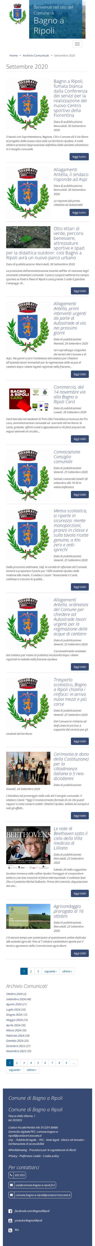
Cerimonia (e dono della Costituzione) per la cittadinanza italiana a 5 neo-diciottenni (71, 766)
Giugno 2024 (14, 1015)
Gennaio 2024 (14, 1041)
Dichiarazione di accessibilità (26, 1144)
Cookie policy (51, 1156)
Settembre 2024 (16, 999)
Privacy (12, 1156)
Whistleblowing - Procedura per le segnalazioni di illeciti (42, 1150)
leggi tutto (79, 157)
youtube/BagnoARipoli (28, 1220)
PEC (41, 1140)
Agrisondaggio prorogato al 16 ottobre (69, 911)
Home (14, 55)
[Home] (18, 14)
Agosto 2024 (13, 1004)
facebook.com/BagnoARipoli (32, 1211)
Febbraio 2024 (15, 1036)
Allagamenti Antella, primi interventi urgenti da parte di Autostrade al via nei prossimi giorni (70, 318)
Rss (17, 1230)
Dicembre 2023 (15, 1046)
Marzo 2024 (13, 1030)
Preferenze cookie (30, 1156)
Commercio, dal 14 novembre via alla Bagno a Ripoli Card (70, 394)
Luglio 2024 (13, 1009)
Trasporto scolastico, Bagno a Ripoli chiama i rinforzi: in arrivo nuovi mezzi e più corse (70, 692)
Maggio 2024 (14, 1020)
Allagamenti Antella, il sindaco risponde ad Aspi (71, 174)
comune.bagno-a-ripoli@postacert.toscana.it (42, 1195)
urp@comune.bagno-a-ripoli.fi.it (35, 1185)
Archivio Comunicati (36, 55)
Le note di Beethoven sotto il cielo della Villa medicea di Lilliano (70, 838)
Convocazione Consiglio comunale (67, 456)
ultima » (67, 971)
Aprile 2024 (13, 1025)
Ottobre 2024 (14, 994)
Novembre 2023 (16, 1051)
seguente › (50, 971)
